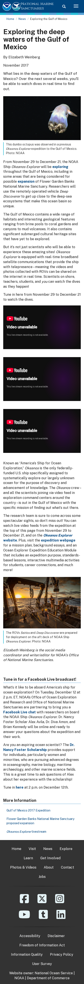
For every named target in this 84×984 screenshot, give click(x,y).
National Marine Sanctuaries (37, 6)
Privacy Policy (61, 954)
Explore (66, 849)
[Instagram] (59, 902)
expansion (26, 181)
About (49, 867)
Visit (32, 849)
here (19, 787)
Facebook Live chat (19, 712)
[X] (42, 902)
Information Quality (27, 954)
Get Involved (50, 858)
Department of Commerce (48, 978)
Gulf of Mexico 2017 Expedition (28, 810)
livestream (26, 831)
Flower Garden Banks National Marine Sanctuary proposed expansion (40, 821)
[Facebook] (24, 902)
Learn (28, 858)
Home (10, 19)
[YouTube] (24, 917)
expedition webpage (58, 540)
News (22, 19)
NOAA (19, 978)
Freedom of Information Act (42, 945)
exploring (60, 167)
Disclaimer (56, 936)
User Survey (42, 964)
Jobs (42, 877)
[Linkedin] (61, 917)
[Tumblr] (43, 917)
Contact (67, 867)
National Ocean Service (54, 973)
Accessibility (29, 936)
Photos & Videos (23, 867)
